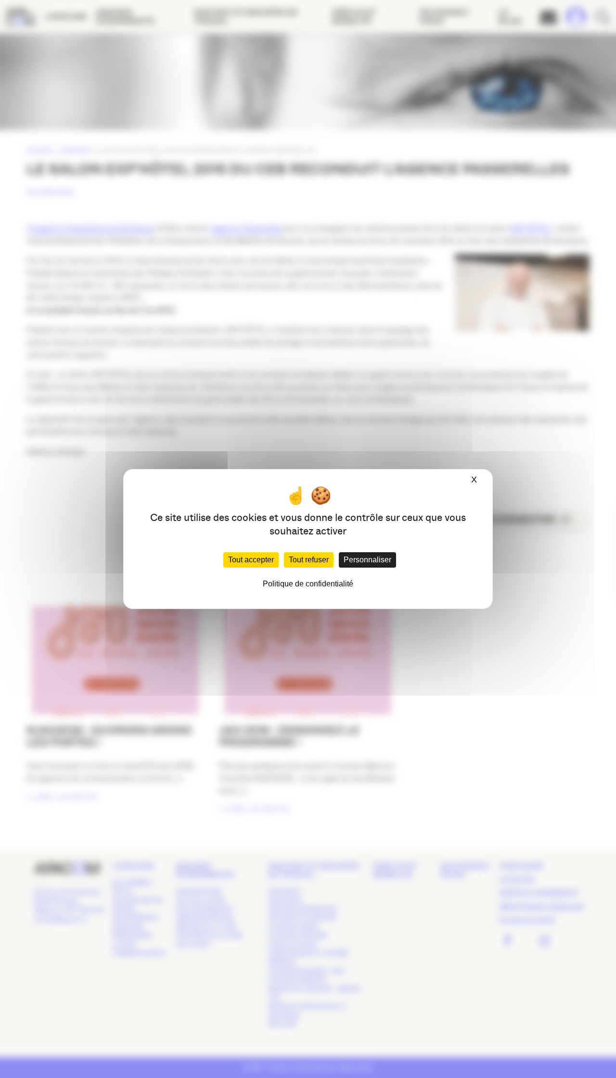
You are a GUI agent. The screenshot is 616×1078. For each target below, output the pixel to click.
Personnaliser (367, 560)
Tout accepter (251, 560)
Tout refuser (309, 560)
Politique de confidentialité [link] (308, 584)
